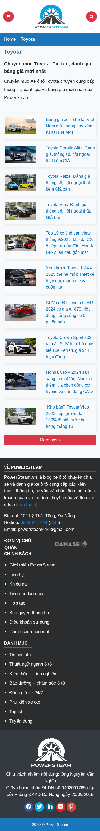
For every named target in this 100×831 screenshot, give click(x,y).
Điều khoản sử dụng (29, 622)
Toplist (15, 711)
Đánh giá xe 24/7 (26, 692)
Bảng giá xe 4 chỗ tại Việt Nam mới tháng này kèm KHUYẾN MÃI (70, 126)
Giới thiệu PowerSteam (32, 565)
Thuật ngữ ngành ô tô (30, 664)
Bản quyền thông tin (29, 612)
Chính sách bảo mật (29, 631)
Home (10, 39)
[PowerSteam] (50, 16)
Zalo (54, 522)
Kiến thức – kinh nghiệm (33, 673)
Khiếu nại (18, 584)
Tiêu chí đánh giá (26, 593)
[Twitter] (39, 807)
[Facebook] (28, 807)
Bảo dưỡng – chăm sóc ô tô (37, 683)
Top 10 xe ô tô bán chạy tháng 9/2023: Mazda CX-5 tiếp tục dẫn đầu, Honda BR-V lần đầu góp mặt (70, 243)
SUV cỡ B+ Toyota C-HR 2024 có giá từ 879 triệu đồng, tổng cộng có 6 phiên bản (69, 312)
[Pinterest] (71, 807)
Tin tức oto (20, 654)
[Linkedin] (50, 807)
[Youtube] (60, 807)
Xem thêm (26, 504)
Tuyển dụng (20, 721)
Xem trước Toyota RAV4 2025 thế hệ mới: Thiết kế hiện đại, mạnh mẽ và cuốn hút (70, 277)
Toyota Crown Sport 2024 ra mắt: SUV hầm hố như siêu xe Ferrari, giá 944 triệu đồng (70, 347)
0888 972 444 (34, 522)
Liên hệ (16, 574)
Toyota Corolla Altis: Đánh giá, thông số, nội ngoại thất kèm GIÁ (70, 154)
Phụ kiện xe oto (24, 702)
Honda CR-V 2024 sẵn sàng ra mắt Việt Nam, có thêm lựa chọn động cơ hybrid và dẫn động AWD (69, 382)
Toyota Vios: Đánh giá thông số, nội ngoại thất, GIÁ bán (68, 211)
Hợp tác (17, 603)
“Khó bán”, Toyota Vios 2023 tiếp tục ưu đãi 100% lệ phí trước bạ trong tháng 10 (67, 417)
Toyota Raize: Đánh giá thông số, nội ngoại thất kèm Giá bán (68, 182)
